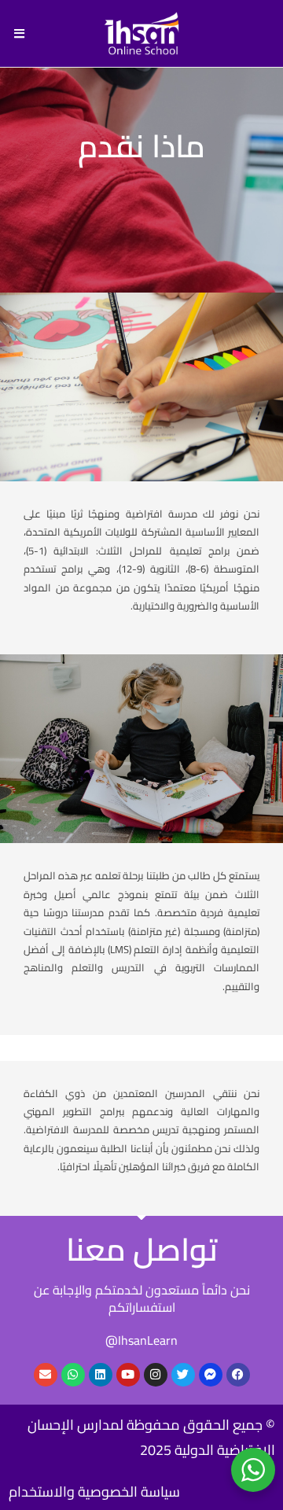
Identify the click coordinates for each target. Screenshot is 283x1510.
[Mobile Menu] (19, 33)
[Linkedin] (100, 1375)
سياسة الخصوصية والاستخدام (94, 1491)
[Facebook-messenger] (210, 1375)
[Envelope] (45, 1375)
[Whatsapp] (73, 1375)
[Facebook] (238, 1375)
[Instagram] (155, 1375)
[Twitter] (183, 1375)
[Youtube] (128, 1375)
